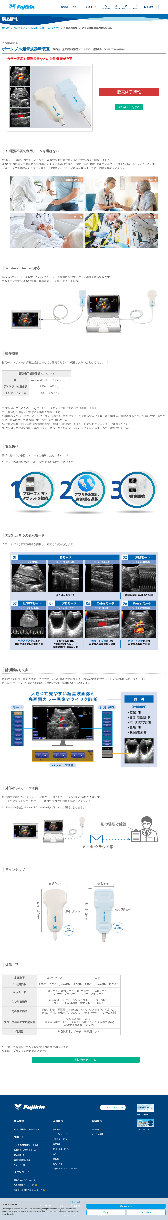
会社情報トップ (150, 7)
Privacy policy (76, 1202)
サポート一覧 (19, 1164)
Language (116, 7)
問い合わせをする (129, 107)
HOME (5, 28)
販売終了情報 (129, 92)
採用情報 (97, 1121)
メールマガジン (143, 1129)
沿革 (55, 1153)
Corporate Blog (142, 1114)
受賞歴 (56, 1158)
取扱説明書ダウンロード (24, 1185)
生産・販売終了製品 (22, 1159)
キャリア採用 (97, 1134)
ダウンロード (91, 7)
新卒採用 (95, 1129)
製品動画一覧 (19, 1154)
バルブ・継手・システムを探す (26, 1129)
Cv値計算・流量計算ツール (25, 1150)
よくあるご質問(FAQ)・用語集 (26, 1145)
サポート (77, 7)
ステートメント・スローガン (65, 1168)
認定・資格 (57, 1163)
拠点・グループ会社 (61, 1149)
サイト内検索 (106, 7)
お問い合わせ (126, 7)
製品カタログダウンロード (25, 1180)
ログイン (136, 7)
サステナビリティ (60, 1139)
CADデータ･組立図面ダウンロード (28, 1190)
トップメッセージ (60, 1134)
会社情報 (58, 1121)
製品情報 (64, 7)
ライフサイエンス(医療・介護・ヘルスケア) (36, 28)
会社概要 (56, 1129)
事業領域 (56, 1144)
